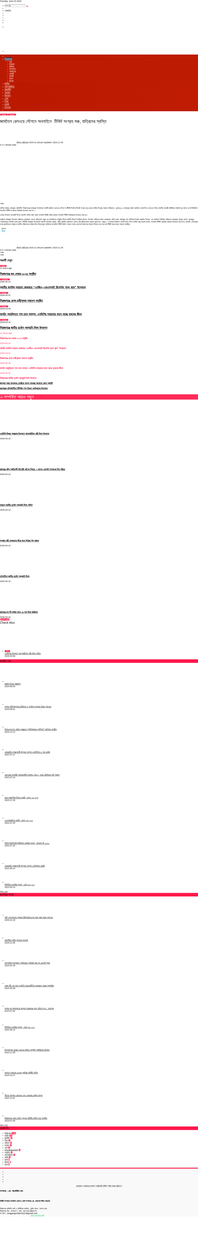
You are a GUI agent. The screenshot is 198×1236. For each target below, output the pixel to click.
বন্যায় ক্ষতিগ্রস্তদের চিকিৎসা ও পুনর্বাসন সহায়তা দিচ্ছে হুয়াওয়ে (28, 706)
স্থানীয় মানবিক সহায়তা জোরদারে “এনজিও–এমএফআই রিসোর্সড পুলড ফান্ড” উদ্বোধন (43, 287)
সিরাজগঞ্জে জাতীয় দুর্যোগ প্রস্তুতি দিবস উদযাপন (23, 327)
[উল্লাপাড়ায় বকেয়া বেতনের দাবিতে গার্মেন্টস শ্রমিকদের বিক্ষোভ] (17, 1047)
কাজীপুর (11, 66)
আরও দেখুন (4, 892)
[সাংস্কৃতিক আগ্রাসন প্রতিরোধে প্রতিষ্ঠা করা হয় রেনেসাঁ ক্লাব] (17, 960)
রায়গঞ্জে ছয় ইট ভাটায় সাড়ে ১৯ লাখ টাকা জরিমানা (19, 612)
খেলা (6, 98)
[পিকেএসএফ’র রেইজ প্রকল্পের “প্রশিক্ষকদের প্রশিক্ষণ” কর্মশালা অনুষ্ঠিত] (17, 727)
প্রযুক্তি (7, 1152)
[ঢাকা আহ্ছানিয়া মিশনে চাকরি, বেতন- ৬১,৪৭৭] (17, 795)
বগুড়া (6, 1164)
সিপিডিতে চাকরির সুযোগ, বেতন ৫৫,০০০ (20, 884)
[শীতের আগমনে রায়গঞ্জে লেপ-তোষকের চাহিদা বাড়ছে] (17, 1093)
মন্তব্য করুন (5, 619)
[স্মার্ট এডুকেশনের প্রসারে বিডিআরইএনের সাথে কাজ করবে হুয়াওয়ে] (17, 915)
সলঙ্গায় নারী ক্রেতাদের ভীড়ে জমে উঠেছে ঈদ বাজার (19, 540)
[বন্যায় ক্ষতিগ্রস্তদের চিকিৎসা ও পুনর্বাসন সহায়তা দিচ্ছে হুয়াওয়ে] (17, 704)
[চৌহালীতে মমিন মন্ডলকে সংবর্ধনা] (17, 938)
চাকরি (7, 104)
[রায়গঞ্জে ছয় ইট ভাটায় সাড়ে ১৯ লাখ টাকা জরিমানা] (22, 607)
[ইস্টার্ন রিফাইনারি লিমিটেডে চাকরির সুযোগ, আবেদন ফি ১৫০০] (17, 841)
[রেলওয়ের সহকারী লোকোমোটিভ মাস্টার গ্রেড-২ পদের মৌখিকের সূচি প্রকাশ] (17, 772)
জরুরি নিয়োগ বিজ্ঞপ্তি (13, 684)
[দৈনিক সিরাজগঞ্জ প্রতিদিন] (11, 47)
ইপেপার (8, 107)
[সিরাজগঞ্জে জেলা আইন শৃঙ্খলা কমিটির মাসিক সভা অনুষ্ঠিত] (17, 1116)
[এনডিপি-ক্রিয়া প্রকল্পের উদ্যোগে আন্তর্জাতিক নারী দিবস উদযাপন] (22, 428)
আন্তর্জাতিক (9, 86)
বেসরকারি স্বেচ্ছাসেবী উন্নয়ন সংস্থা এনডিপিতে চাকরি (25, 866)
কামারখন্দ (12, 64)
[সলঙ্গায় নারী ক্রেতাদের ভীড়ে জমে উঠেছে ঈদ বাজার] (22, 535)
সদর (10, 61)
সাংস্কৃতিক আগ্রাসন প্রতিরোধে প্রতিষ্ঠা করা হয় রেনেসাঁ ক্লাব (27, 963)
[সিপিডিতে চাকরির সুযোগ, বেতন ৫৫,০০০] (17, 882)
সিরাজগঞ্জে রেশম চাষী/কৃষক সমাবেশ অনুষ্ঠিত (21, 300)
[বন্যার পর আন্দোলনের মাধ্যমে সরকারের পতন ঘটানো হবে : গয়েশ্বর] (17, 1006)
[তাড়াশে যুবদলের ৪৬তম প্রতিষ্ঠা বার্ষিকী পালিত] (17, 1070)
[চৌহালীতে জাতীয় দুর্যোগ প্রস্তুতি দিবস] (22, 571)
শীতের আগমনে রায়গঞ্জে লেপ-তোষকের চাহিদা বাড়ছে (24, 1095)
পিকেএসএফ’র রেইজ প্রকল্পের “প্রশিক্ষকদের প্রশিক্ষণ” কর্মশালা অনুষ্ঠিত (31, 729)
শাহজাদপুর (12, 71)
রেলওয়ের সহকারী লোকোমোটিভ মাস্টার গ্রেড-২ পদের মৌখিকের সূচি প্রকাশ (32, 775)
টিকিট (3, 231)
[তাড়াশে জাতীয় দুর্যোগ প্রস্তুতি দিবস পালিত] (22, 500)
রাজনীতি (8, 89)
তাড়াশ (11, 78)
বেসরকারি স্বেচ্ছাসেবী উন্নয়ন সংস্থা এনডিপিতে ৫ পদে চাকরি (27, 752)
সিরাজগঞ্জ (8, 59)
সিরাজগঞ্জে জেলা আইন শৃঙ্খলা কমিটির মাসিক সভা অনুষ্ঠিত (26, 1118)
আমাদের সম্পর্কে (89, 1186)
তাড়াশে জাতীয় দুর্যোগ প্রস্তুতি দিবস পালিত (16, 505)
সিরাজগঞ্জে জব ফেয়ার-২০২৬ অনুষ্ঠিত (18, 274)
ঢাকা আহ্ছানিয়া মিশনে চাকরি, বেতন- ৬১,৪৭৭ (21, 797)
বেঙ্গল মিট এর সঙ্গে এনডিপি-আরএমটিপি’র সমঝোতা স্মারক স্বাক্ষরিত (29, 985)
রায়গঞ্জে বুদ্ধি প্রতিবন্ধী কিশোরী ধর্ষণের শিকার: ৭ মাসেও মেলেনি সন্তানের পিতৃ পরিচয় (32, 469)
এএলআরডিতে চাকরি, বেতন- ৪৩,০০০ (19, 820)
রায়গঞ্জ (11, 81)
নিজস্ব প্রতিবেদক (22, 142)
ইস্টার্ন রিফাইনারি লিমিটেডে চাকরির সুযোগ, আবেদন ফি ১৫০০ (27, 843)
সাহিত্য (7, 1143)
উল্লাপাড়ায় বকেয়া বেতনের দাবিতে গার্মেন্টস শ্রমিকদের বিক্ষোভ (27, 1050)
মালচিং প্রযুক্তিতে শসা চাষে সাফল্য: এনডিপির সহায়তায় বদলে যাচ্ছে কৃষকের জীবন (41, 314)
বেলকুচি (11, 73)
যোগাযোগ (79, 1186)
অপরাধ (7, 92)
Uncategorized (11, 1150)
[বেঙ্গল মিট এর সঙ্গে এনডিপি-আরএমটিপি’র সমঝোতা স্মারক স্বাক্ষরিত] (17, 983)
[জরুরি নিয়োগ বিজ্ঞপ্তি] (17, 681)
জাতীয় (7, 83)
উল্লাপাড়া (12, 69)
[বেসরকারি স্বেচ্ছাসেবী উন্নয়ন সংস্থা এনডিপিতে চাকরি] (16, 863)
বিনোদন (8, 95)
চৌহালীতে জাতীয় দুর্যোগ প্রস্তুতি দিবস (14, 576)
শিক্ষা (6, 101)
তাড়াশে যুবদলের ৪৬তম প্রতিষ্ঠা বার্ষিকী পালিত (21, 1072)
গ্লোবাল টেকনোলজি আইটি (37, 1215)
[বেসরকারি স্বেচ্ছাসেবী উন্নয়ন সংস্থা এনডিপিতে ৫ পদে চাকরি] (16, 750)
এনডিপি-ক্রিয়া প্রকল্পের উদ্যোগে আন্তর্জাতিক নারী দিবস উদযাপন (24, 433)
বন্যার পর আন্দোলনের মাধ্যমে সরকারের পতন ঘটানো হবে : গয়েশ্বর (29, 1008)
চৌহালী (11, 76)
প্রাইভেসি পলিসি (101, 1186)
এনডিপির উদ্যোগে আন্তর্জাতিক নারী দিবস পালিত (23, 653)
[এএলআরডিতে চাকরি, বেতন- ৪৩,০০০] (17, 818)
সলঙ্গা (6, 1159)
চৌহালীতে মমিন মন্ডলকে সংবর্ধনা (16, 940)
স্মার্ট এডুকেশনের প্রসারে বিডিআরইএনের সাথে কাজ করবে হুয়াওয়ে (29, 917)
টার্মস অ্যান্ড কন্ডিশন (114, 1186)
